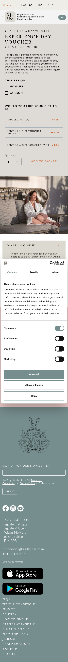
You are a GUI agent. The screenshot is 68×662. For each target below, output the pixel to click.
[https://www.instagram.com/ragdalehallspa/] (13, 508)
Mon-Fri (16, 86)
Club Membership (16, 629)
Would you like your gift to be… (31, 108)
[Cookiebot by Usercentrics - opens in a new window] (49, 263)
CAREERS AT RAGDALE (18, 624)
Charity (9, 654)
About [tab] (55, 272)
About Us (10, 649)
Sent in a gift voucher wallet (33, 132)
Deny (34, 396)
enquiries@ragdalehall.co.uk (25, 549)
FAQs (6, 599)
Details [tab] (34, 272)
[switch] (59, 338)
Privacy (8, 609)
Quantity (10, 155)
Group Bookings (16, 644)
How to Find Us (15, 619)
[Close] (2, 17)
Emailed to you (33, 119)
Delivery (9, 614)
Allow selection (34, 385)
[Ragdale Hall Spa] (37, 5)
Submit (9, 491)
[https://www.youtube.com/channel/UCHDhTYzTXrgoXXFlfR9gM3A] (20, 508)
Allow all (34, 374)
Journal (9, 639)
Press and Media (15, 634)
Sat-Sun (16, 93)
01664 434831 (16, 554)
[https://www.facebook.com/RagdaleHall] (5, 508)
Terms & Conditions (18, 604)
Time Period (15, 80)
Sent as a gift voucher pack (33, 145)
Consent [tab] (12, 272)
